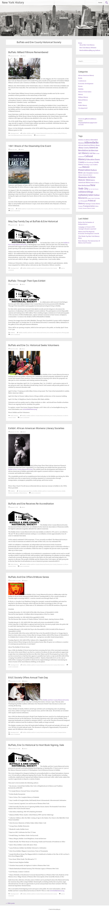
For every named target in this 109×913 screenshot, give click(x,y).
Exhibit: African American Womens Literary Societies (36, 428)
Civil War (92, 153)
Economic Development (85, 83)
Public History (14, 415)
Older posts (10, 903)
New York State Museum (93, 189)
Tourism (80, 206)
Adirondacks (91, 142)
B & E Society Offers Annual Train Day (28, 677)
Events (80, 86)
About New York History (86, 45)
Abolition (81, 140)
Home (100, 2)
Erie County (54, 133)
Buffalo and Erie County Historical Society (38, 133)
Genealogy (86, 164)
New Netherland (84, 185)
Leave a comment (40, 135)
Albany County (83, 148)
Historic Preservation (84, 92)
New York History (13, 2)
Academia (87, 140)
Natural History (83, 100)
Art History (83, 153)
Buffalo (24, 133)
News (80, 102)
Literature (16, 493)
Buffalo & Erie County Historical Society (20, 469)
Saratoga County (90, 203)
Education (90, 159)
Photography (65, 332)
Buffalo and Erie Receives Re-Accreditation (31, 503)
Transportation (65, 208)
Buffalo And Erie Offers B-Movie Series (28, 577)
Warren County (91, 208)
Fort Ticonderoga (89, 162)
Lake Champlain (88, 173)
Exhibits (12, 332)
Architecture (93, 150)
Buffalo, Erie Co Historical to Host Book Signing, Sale (36, 745)
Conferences (82, 81)
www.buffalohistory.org (30, 409)
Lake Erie (50, 208)
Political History (27, 135)
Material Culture (87, 175)
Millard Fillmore (62, 133)
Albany (97, 145)
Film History (61, 665)
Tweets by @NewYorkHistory (87, 119)
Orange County (90, 198)
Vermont (85, 208)
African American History (26, 491)
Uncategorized (14, 133)
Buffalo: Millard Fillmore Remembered (28, 52)
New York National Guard (15, 135)
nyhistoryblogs (85, 192)
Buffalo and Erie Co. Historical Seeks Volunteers (33, 345)
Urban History (23, 493)
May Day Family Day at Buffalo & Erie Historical (33, 221)
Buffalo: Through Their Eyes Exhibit (26, 280)
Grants (91, 164)
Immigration (57, 332)
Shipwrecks (57, 208)
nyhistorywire (85, 195)
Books (12, 208)
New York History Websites (87, 47)
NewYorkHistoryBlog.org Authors (89, 50)
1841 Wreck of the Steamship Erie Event (29, 146)
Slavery (98, 203)
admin (24, 56)
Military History (83, 97)
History (80, 94)
